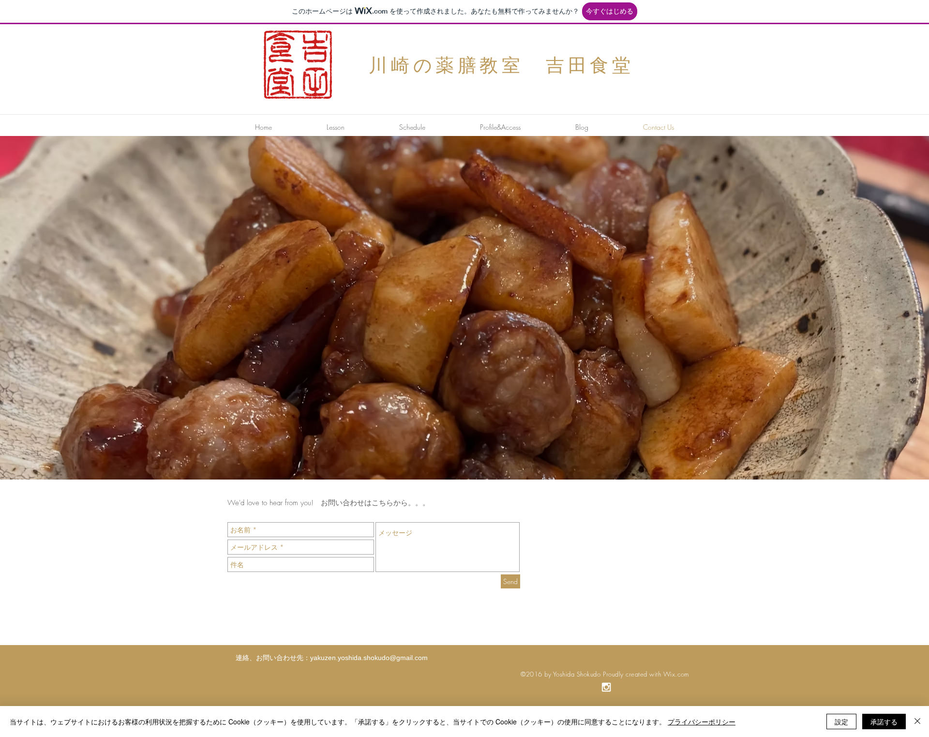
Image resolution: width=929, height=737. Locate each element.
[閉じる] (917, 721)
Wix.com (676, 674)
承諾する (884, 721)
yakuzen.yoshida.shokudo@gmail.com (369, 658)
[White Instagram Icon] (606, 687)
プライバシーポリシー (701, 721)
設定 (841, 721)
